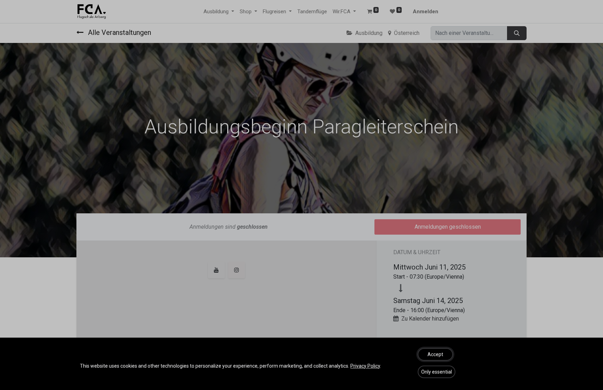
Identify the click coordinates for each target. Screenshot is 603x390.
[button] (435, 354)
